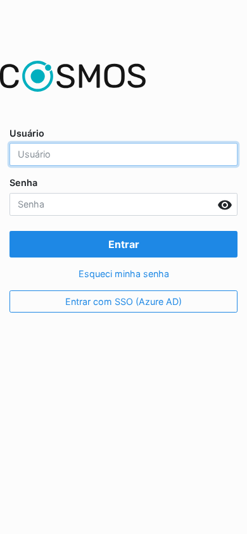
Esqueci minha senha (124, 273)
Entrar (123, 244)
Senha (23, 182)
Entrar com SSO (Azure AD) (123, 301)
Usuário (27, 133)
